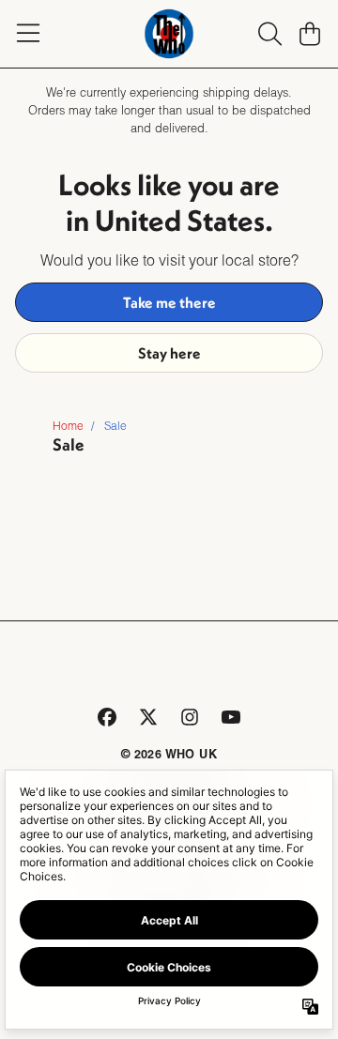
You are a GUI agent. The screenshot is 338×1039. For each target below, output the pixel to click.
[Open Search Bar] (268, 34)
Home (68, 426)
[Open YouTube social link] (231, 717)
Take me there (169, 302)
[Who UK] (169, 34)
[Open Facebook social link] (107, 717)
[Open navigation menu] (28, 33)
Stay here (169, 353)
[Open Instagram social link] (189, 717)
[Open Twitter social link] (148, 717)
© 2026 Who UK (169, 753)
